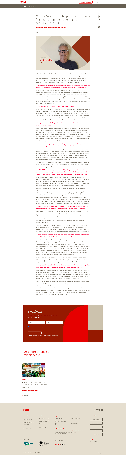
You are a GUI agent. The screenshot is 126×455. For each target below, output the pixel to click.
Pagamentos (63, 27)
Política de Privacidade (53, 335)
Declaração (73, 432)
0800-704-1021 (59, 418)
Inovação (25, 390)
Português (92, 441)
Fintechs (50, 27)
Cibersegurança (39, 27)
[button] (99, 16)
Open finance (56, 27)
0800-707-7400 (59, 420)
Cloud (45, 27)
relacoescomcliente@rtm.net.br (62, 432)
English (97, 441)
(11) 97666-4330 (61, 424)
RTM (38, 32)
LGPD (72, 421)
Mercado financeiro (33, 390)
